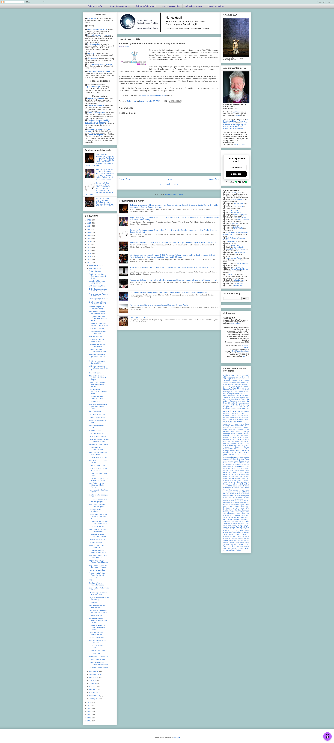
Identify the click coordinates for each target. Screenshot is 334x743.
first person (245, 441)
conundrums (245, 424)
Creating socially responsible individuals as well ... (98, 391)
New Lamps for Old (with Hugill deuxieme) (97, 530)
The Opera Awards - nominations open (96, 584)
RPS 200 (92, 580)
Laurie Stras (229, 274)
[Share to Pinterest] (180, 101)
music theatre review (231, 474)
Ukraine (238, 536)
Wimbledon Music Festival (233, 548)
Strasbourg (234, 523)
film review (235, 441)
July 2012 (93, 680)
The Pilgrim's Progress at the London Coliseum (98, 566)
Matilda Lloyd (238, 285)
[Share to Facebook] (177, 101)
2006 (89, 718)
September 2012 (95, 674)
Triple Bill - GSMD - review (98, 656)
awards (225, 382)
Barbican (238, 384)
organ (233, 492)
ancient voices (244, 379)
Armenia (234, 380)
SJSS (231, 515)
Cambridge (226, 408)
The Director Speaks (96, 336)
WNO (247, 548)
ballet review (241, 382)
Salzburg (226, 512)
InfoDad (246, 357)
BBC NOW (245, 388)
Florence (233, 443)
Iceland (225, 457)
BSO (241, 397)
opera (235, 486)
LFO (224, 464)
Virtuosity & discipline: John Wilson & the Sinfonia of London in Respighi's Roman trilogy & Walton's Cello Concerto (173, 242)
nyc (230, 484)
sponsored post (236, 521)
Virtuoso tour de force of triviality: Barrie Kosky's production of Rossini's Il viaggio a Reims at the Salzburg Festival (173, 280)
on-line (246, 484)
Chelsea (226, 413)
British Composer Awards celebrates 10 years (98, 290)
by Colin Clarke (240, 401)
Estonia (225, 437)
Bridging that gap (95, 271)
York (234, 550)
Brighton (232, 393)
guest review (228, 455)
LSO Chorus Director (96, 526)
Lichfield (228, 464)
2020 (89, 238)
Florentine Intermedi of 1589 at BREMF (97, 633)
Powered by (230, 182)
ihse (229, 457)
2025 (89, 223)
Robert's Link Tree (96, 6)
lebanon (230, 461)
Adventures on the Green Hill (238, 377)
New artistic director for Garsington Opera (97, 505)
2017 (89, 247)
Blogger (177, 738)
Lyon (247, 466)
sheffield (226, 515)
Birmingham (227, 392)
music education (229, 472)
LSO (243, 466)
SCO (247, 512)
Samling (231, 512)
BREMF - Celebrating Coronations (96, 546)
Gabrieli (225, 445)
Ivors (227, 459)
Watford (240, 540)
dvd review (235, 432)
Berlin (247, 390)
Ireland (241, 457)
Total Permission (95, 411)
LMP (242, 464)
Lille (233, 464)
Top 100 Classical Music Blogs (234, 125)
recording (232, 504)
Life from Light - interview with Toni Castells (98, 594)
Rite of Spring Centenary (97, 659)
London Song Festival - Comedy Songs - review (98, 663)
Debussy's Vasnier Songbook (95, 510)
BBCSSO (226, 390)
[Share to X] (175, 101)
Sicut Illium (93, 603)
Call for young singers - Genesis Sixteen (97, 362)
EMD (244, 433)
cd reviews (245, 411)
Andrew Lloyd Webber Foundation (153, 95)
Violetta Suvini (237, 192)
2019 (89, 241)
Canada (233, 408)
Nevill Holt (226, 476)
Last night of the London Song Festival (97, 282)
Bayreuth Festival (229, 388)
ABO (224, 377)
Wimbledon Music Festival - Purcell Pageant (98, 556)
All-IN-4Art (235, 379)
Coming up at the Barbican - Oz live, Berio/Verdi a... (98, 522)
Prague (225, 500)
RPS (237, 508)
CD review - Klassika (96, 328)
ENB (247, 433)
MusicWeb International (240, 351)
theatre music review (230, 532)
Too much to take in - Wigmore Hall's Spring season (98, 620)
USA (242, 536)
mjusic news (240, 468)
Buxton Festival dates (96, 433)
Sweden (246, 525)
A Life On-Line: (240, 375)
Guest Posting (243, 453)
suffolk (240, 525)
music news (243, 472)
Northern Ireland (243, 482)
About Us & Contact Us (120, 6)
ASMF (241, 380)
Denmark (246, 427)
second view (245, 513)
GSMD (234, 453)
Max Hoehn (236, 223)
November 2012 (95, 268)
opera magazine (233, 488)
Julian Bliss (238, 284)
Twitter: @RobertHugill (146, 6)
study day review (229, 525)
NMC (247, 478)
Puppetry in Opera (95, 616)
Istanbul (246, 457)
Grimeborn (227, 453)
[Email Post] (165, 101)
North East (241, 480)
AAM (247, 375)
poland (240, 497)
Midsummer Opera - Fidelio (98, 444)
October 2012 (94, 671)
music (247, 470)
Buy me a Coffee (239, 145)
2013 (89, 260)
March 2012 (93, 692)
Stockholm (226, 523)
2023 (89, 229)
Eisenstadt (239, 433)
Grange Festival (229, 451)
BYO (230, 407)
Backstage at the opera (97, 414)
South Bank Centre (242, 519)
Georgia (246, 445)
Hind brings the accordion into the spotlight (98, 501)
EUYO (240, 437)
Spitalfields (227, 521)
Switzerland (227, 527)
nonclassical (227, 480)
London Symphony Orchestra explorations (98, 350)
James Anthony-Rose (233, 258)
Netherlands (245, 474)
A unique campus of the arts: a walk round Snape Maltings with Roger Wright (159, 305)
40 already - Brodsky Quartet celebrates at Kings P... (97, 378)
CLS (235, 417)
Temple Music (241, 527)
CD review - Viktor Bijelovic (98, 667)
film (229, 441)
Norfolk (234, 480)
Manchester (232, 468)
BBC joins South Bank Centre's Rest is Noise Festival (98, 318)
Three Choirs (228, 534)
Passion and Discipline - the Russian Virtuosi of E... (98, 356)
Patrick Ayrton (238, 267)
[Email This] (170, 101)
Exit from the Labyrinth (97, 539)
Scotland (226, 514)
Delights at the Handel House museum (97, 345)
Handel (246, 455)
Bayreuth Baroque (242, 386)
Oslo (236, 492)
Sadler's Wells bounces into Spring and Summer (99, 440)
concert (246, 419)
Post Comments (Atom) (174, 194)
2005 (89, 721)
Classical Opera (228, 417)
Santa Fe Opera (240, 512)
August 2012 (94, 677)
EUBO (235, 437)
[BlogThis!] (172, 101)
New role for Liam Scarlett (98, 570)
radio (224, 502)
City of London (243, 415)
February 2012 (94, 696)
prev (232, 500)
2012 (89, 263)
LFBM (247, 463)
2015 (89, 254)
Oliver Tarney (238, 229)
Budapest (246, 397)
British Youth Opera (229, 395)
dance (232, 427)
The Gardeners (235, 529)
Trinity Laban (241, 534)
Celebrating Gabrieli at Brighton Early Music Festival (97, 627)
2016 (89, 250)
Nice (243, 478)
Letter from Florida (239, 463)
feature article (238, 439)
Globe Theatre (242, 447)
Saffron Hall (233, 510)
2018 (89, 244)
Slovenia (237, 515)
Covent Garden (238, 426)
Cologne (231, 419)
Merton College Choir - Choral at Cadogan (97, 308)
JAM (230, 459)
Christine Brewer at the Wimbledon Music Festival (97, 385)
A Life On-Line (228, 375)
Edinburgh (246, 432)
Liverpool (237, 464)
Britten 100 (240, 395)
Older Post (214, 179)
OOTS (230, 486)
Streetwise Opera (243, 523)
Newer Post (124, 179)
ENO (238, 435)
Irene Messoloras (240, 218)
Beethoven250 (239, 390)
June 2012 (93, 683)
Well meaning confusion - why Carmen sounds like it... (98, 368)
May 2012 (93, 686)
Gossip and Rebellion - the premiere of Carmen (98, 479)
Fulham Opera (243, 443)
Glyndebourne (228, 449)
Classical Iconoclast (245, 346)
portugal (246, 497)
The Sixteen (244, 531)
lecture (236, 461)
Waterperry (233, 540)
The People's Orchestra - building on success (97, 313)
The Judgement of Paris (139, 317)
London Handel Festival (97, 417)
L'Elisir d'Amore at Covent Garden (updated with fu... (98, 516)
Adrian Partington (239, 214)
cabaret (235, 407)
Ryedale (226, 510)
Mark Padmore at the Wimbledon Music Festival (96, 485)
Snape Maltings (234, 517)
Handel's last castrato (96, 637)
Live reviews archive (171, 6)
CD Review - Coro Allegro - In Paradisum (98, 469)
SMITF (242, 515)
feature (230, 439)
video (240, 538)
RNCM (237, 506)
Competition (239, 419)
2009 (89, 709)
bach (230, 382)
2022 (89, 232)
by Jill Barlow (237, 403)
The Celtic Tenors (232, 210)
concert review (232, 421)
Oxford (241, 492)
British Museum (244, 393)
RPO (232, 508)
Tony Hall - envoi (95, 373)
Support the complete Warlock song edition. (97, 551)
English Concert (229, 435)
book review (244, 392)
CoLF (225, 419)
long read (235, 466)
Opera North (244, 488)
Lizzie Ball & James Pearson (236, 249)
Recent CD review (95, 542)
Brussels (236, 397)
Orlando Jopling (239, 203)
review (237, 504)
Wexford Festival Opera (240, 544)
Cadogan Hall (244, 407)
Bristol (237, 393)
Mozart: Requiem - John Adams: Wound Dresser (98, 561)
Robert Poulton (94, 653)
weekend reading (228, 542)
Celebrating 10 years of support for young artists (98, 324)
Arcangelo (226, 380)
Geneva (240, 445)
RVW (247, 508)
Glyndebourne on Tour (241, 449)
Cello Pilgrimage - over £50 (98, 299)
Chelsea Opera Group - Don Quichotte (97, 332)
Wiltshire (246, 546)
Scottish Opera (235, 513)
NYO (233, 484)
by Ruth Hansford (235, 405)
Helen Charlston (243, 220)
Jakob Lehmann (239, 280)
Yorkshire (239, 550)
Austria (246, 380)
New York (242, 476)
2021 (89, 235)
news (127, 46)
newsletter (238, 478)
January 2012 (94, 699)
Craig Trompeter (231, 242)
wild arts (240, 546)
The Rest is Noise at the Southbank (97, 641)
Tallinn (233, 527)
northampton (231, 482)
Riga (224, 506)
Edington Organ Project (97, 465)
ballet (234, 382)
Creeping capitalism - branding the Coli (96, 397)
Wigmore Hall (229, 546)
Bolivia (235, 392)
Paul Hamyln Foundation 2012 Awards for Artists (98, 612)
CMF (239, 417)
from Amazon (235, 324)
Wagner (246, 538)
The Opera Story (233, 531)
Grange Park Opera (242, 451)
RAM (228, 502)
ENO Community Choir (97, 286)
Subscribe (236, 174)
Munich (247, 468)
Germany (226, 447)
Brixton (231, 397)
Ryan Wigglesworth (237, 200)
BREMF (226, 394)
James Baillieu (236, 212)
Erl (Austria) (245, 435)
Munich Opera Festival (231, 470)
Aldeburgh (227, 379)
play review (233, 497)
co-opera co (245, 417)
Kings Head (236, 459)
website (246, 540)
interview (235, 457)
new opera (234, 476)
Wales (225, 540)
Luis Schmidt (238, 207)
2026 (89, 220)
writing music (228, 550)
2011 (89, 703)
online (225, 486)
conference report (230, 424)
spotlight (245, 521)
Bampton (231, 384)
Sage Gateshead (243, 510)
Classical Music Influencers (233, 128)
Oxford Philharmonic (242, 494)
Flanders (226, 443)
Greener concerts (95, 401)
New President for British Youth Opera (97, 607)
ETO (230, 437)
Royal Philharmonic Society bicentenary (99, 599)
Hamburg (238, 455)
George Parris (238, 247)
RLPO (230, 506)
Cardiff (239, 408)
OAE (241, 484)
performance (231, 496)
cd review (234, 411)
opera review (238, 490)
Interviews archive (216, 6)
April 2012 (93, 689)
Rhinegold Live (244, 504)
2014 (89, 257)
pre (230, 500)
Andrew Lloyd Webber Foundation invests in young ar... (97, 575)
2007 (89, 715)
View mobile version (169, 184)
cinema (234, 415)
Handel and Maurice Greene (96, 646)
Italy (224, 459)
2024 (89, 226)
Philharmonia (241, 496)
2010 (89, 706)
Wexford (226, 544)
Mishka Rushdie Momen (239, 269)
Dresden (232, 430)
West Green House (242, 542)
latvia (224, 461)
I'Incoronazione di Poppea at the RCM (98, 295)
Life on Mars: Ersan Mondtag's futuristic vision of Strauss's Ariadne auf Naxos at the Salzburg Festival (168, 293)
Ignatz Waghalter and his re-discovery (98, 453)
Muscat (242, 470)
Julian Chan (235, 245)
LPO (239, 466)
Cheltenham (234, 413)
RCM (232, 502)
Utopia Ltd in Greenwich (97, 650)
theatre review (243, 533)
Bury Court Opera (229, 399)
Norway (225, 484)
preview (239, 500)
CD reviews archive (193, 6)
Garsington (233, 445)
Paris (225, 496)
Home (169, 179)
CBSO (244, 408)
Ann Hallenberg (242, 264)
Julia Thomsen (238, 227)
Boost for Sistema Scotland (98, 457)
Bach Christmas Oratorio (97, 436)
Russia (242, 508)
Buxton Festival (241, 399)
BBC (239, 388)
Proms (246, 500)
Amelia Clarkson (239, 253)
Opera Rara (227, 490)
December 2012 (95, 265)
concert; (246, 422)
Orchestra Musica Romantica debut (96, 448)
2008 (89, 712)
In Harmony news (95, 430)
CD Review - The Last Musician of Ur (97, 340)
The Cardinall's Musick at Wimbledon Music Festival (98, 406)
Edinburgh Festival (229, 433)
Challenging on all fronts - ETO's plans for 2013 (98, 303)
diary (225, 430)
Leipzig (230, 463)
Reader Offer (239, 502)
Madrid (225, 468)
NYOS (237, 484)
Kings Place (244, 459)
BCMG (232, 390)
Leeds (241, 461)
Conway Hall (228, 426)
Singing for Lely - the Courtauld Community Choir (97, 276)
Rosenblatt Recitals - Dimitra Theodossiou (97, 535)
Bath (233, 386)
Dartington (238, 427)
